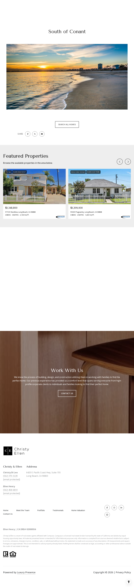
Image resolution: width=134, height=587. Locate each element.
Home (5, 510)
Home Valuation (78, 510)
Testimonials (58, 510)
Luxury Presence (26, 572)
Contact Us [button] (67, 393)
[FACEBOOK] (107, 507)
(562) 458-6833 (10, 489)
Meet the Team (22, 510)
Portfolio (41, 510)
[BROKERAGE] (107, 514)
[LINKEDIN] (121, 507)
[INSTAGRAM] (114, 507)
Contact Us (8, 514)
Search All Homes (67, 124)
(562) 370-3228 (10, 475)
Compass (58, 536)
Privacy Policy (123, 572)
